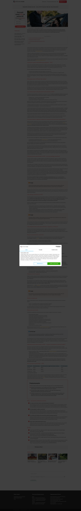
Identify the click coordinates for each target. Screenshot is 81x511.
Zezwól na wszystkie (54, 263)
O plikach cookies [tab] (55, 249)
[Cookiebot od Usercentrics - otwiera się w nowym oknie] (56, 246)
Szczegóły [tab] (40, 249)
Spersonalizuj (40, 263)
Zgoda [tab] (26, 249)
